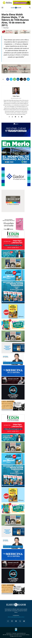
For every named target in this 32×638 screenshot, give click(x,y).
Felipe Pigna (6, 27)
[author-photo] (16, 94)
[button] (2, 8)
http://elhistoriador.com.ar (16, 98)
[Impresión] (24, 79)
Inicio (2, 11)
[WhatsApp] (14, 79)
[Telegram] (28, 79)
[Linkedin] (17, 79)
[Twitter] (11, 79)
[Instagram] (13, 117)
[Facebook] (7, 79)
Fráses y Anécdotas (9, 11)
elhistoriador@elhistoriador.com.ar (16, 617)
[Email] (21, 79)
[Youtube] (22, 117)
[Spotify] (16, 117)
